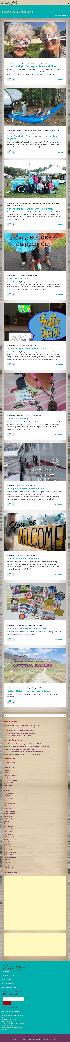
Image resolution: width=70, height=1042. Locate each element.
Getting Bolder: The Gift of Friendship (24, 749)
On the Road (8, 829)
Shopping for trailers (10, 839)
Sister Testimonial (10, 852)
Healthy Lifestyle (32, 130)
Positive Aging (28, 688)
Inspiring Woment (9, 813)
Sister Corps (8, 842)
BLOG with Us (6, 980)
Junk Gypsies (8, 816)
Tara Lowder (12, 63)
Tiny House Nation (10, 857)
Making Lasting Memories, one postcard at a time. (20, 728)
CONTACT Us (6, 972)
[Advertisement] (35, 903)
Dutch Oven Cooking (10, 780)
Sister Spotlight (20, 63)
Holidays (6, 806)
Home (56, 15)
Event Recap (8, 785)
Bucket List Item (9, 767)
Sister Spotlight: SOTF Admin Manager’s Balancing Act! (32, 746)
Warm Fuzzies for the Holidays (24, 558)
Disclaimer (16, 1039)
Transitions (7, 862)
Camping (19, 130)
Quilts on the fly (9, 837)
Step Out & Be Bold (17, 278)
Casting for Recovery (11, 775)
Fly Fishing (7, 790)
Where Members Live (11, 870)
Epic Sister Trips (9, 783)
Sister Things (32, 625)
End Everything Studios (54, 1037)
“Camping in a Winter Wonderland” (26, 488)
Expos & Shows (8, 788)
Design (6, 778)
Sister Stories (53, 130)
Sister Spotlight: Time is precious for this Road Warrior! (32, 137)
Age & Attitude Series (22, 203)
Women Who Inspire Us (30, 63)
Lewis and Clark (9, 819)
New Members (8, 826)
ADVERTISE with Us (8, 976)
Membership (8, 824)
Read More (59, 79)
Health (6, 801)
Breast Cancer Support (11, 765)
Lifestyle (39, 130)
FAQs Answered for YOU (10, 987)
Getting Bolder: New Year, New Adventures (29, 751)
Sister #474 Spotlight (18, 418)
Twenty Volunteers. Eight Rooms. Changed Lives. (20, 733)
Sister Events (8, 844)
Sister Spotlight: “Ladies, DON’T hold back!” (30, 208)
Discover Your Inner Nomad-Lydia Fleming (17, 736)
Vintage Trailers (9, 867)
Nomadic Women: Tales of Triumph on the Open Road (21, 725)
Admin (55, 1039)
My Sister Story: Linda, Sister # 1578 (26, 628)
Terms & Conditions (26, 1039)
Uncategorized (8, 865)
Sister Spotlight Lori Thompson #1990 (28, 744)
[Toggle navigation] (68, 3)
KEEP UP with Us (7, 983)
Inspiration (7, 808)
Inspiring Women (43, 203)
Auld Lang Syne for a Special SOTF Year (28, 348)
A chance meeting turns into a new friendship (19, 730)
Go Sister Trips (8, 798)
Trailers (6, 860)
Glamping (24, 130)
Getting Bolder (20, 275)
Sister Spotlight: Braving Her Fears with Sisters (33, 66)
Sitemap (49, 1039)
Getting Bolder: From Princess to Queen (28, 690)
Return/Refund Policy (39, 1039)
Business (6, 770)
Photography (8, 831)
